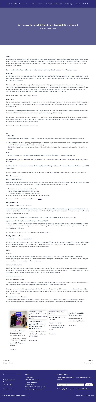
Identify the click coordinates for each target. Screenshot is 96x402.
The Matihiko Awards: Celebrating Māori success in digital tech (17, 333)
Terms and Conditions (83, 389)
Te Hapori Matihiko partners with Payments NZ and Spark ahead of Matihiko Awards (37, 325)
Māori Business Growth (15, 143)
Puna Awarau (61, 172)
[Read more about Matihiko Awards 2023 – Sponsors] (58, 313)
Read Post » (13, 349)
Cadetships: (11, 147)
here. (59, 272)
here (58, 70)
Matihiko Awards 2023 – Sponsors (57, 318)
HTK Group (51, 172)
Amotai (45, 172)
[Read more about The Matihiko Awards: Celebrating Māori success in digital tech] (18, 319)
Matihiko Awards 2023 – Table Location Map (77, 314)
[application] (21, 3)
